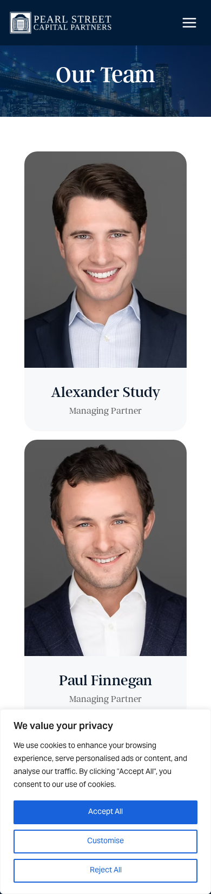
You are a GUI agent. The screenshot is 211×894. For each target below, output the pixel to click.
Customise (105, 841)
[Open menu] (189, 22)
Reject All (106, 871)
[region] (105, 801)
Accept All (105, 812)
